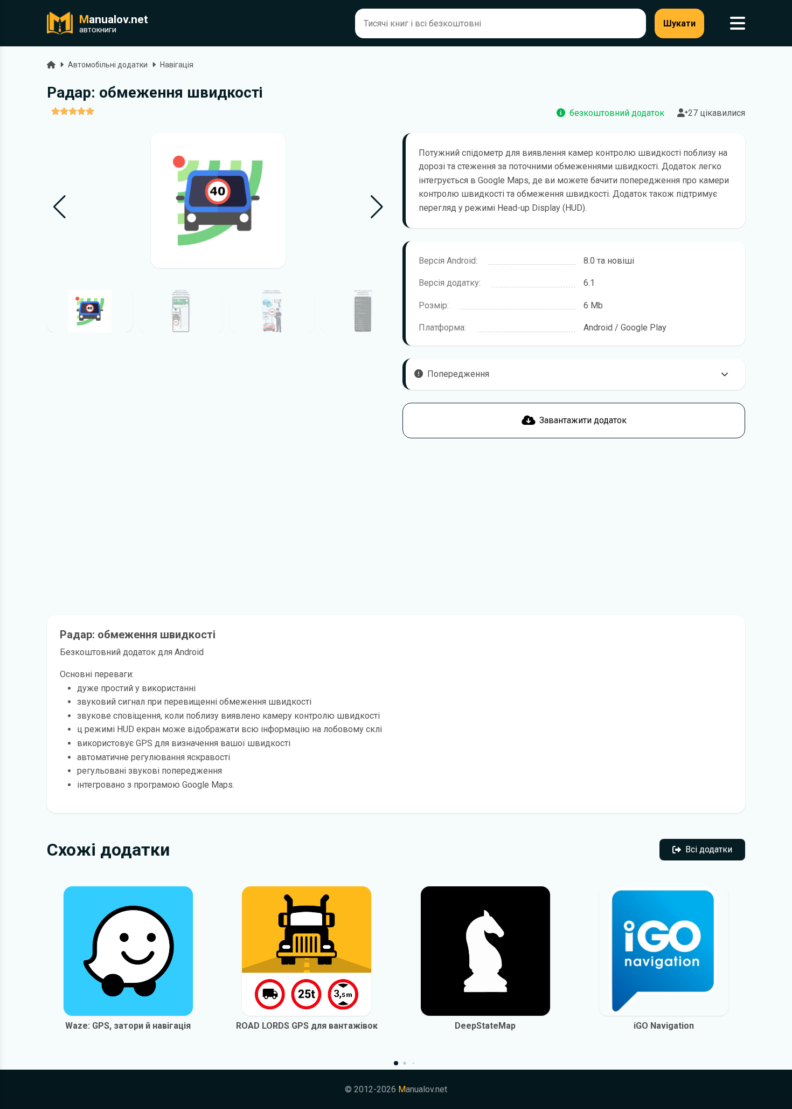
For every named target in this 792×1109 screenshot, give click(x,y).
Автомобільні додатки (108, 64)
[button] (377, 207)
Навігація (176, 64)
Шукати (679, 23)
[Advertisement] (218, 526)
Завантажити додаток (583, 420)
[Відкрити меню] (737, 23)
